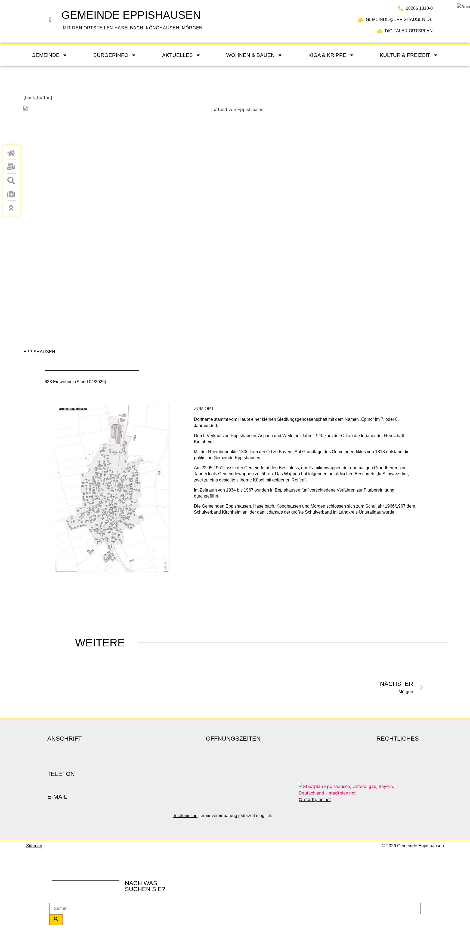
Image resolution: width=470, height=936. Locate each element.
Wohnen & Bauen (250, 55)
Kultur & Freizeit (405, 55)
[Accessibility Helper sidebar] (463, 6)
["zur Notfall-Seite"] (11, 194)
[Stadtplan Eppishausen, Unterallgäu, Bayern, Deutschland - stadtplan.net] (359, 793)
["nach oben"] (11, 207)
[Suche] (56, 919)
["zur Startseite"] (49, 20)
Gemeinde (46, 55)
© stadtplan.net (315, 799)
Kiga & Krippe (327, 55)
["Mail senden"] (11, 167)
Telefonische (185, 815)
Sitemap (34, 845)
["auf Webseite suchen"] (11, 180)
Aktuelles (177, 55)
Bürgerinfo (110, 55)
